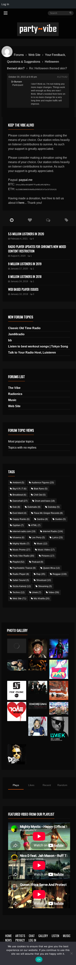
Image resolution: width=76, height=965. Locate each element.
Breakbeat (19, 495)
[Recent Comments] (48, 220)
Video (54, 592)
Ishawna (18, 537)
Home (8, 936)
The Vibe (14, 387)
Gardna (42, 519)
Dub (16, 507)
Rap (40, 574)
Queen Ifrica (51, 568)
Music (12, 400)
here (21, 202)
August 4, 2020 (18, 256)
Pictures (48, 556)
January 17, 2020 (19, 268)
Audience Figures (43, 482)
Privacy (20, 940)
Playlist (18, 562)
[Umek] (58, 729)
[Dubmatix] (16, 754)
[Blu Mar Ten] (37, 687)
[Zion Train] (37, 665)
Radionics (15, 394)
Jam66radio (16, 334)
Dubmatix (33, 507)
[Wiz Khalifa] (37, 726)
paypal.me (25, 179)
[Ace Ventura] (58, 708)
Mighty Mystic (21, 543)
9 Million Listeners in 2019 (25, 264)
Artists (20, 936)
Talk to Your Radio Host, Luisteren (32, 352)
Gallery (43, 936)
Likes (31, 785)
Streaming (45, 586)
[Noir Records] (16, 690)
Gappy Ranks (21, 519)
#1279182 (62, 77)
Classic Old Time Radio (24, 328)
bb (10, 340)
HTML (35, 525)
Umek (36, 592)
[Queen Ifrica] (16, 646)
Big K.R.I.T (19, 488)
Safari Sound (21, 580)
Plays (16, 785)
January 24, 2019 (19, 281)
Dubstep (54, 507)
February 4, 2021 (19, 238)
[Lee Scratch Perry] (37, 648)
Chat (32, 936)
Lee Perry (38, 537)
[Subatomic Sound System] (58, 648)
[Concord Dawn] (37, 705)
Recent (47, 785)
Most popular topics (21, 441)
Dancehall (20, 501)
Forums (19, 54)
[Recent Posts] (12, 220)
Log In (32, 940)
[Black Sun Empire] (58, 690)
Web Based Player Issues (23, 289)
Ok (39, 959)
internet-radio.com (24, 531)
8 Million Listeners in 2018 (25, 276)
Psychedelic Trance (24, 568)
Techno (19, 592)
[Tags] (66, 220)
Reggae (60, 574)
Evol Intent (19, 513)
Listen (55, 936)
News (8, 940)
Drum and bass (45, 501)
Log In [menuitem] (5, 4)
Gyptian (18, 525)
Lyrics (57, 537)
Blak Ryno (40, 488)
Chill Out (40, 495)
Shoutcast (43, 580)
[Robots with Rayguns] (58, 669)
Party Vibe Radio (23, 556)
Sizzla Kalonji (22, 586)
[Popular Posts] (30, 220)
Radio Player (21, 574)
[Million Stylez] (16, 665)
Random (62, 785)
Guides (60, 519)
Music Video (46, 549)
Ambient (18, 482)
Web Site (34, 54)
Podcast (37, 562)
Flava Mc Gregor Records (48, 513)
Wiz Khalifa (41, 598)
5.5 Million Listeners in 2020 (26, 234)
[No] (71, 953)
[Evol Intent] (16, 711)
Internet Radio (53, 531)
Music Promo (21, 549)
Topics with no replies (22, 447)
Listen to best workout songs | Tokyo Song (38, 346)
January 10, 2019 (19, 294)
